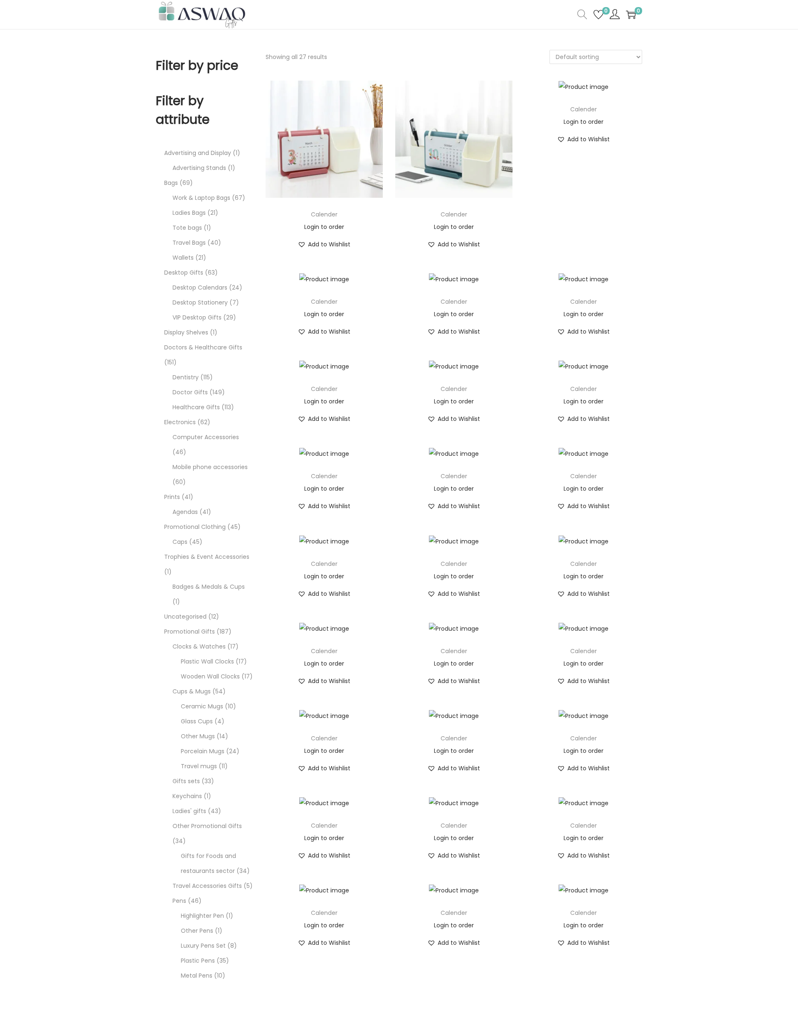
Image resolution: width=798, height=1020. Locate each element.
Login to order (324, 227)
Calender (324, 214)
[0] (598, 15)
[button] (324, 244)
